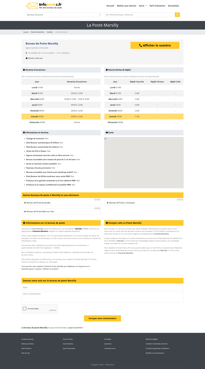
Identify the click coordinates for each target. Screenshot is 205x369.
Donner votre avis (35, 58)
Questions (108, 344)
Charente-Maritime (37, 32)
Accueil (110, 5)
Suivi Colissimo (68, 344)
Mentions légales (152, 339)
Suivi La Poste (68, 339)
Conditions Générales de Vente (156, 344)
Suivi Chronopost (69, 348)
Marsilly (49, 32)
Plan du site (25, 353)
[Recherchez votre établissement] (177, 14)
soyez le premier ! (75, 327)
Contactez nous (109, 348)
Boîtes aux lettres (126, 5)
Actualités (173, 5)
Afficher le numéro (156, 45)
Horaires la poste (27, 339)
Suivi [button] (142, 5)
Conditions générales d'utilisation (157, 348)
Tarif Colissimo (157, 5)
